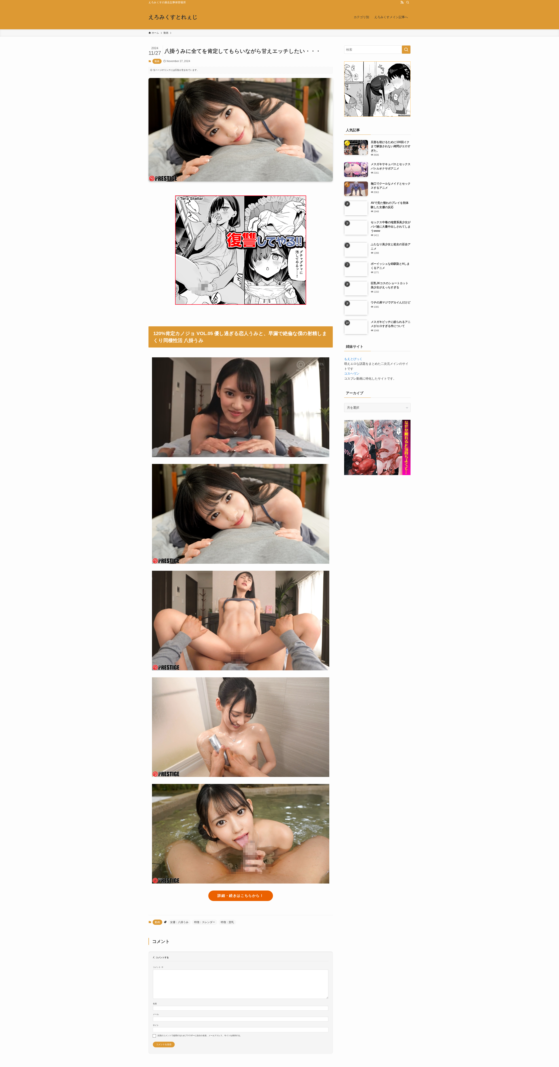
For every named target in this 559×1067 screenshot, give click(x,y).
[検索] (408, 2)
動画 (157, 61)
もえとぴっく (353, 359)
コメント (158, 967)
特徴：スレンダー (204, 922)
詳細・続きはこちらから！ (240, 896)
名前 (155, 1004)
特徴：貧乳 (227, 922)
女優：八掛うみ (179, 922)
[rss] (402, 2)
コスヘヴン (351, 373)
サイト (156, 1025)
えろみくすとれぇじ (173, 17)
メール (156, 1014)
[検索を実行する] (406, 49)
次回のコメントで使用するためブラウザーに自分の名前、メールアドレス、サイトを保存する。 (199, 1035)
